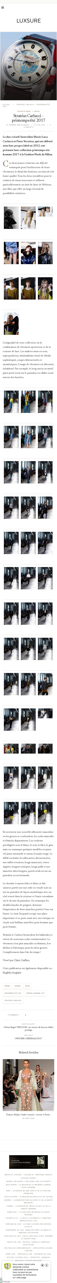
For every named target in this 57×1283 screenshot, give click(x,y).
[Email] (38, 27)
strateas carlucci (13, 1000)
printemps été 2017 (13, 993)
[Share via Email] (49, 1015)
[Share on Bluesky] (47, 1015)
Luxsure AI (29, 1175)
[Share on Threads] (44, 1015)
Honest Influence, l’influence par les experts (28, 1181)
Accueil (6, 105)
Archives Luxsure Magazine (28, 1261)
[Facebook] (19, 27)
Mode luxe (10, 1254)
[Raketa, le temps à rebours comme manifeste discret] (28, 66)
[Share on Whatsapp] (41, 1015)
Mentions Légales (44, 1175)
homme (18, 986)
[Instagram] (26, 27)
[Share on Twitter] (33, 1015)
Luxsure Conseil (28, 1178)
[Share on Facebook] (31, 1015)
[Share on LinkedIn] (39, 1015)
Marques (46, 1257)
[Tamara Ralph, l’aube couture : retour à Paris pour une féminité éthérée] (28, 1085)
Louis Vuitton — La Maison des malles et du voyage (28, 1197)
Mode (27, 986)
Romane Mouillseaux (19, 125)
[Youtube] (34, 27)
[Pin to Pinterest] (36, 1015)
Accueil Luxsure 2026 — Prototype (23, 1257)
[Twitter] (23, 27)
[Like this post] (27, 1015)
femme (7, 986)
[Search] (54, 7)
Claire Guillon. (22, 960)
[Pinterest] (30, 27)
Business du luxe (42, 1254)
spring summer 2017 (35, 993)
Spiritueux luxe (25, 1254)
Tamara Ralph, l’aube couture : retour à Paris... (28, 1115)
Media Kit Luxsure (13, 1175)
